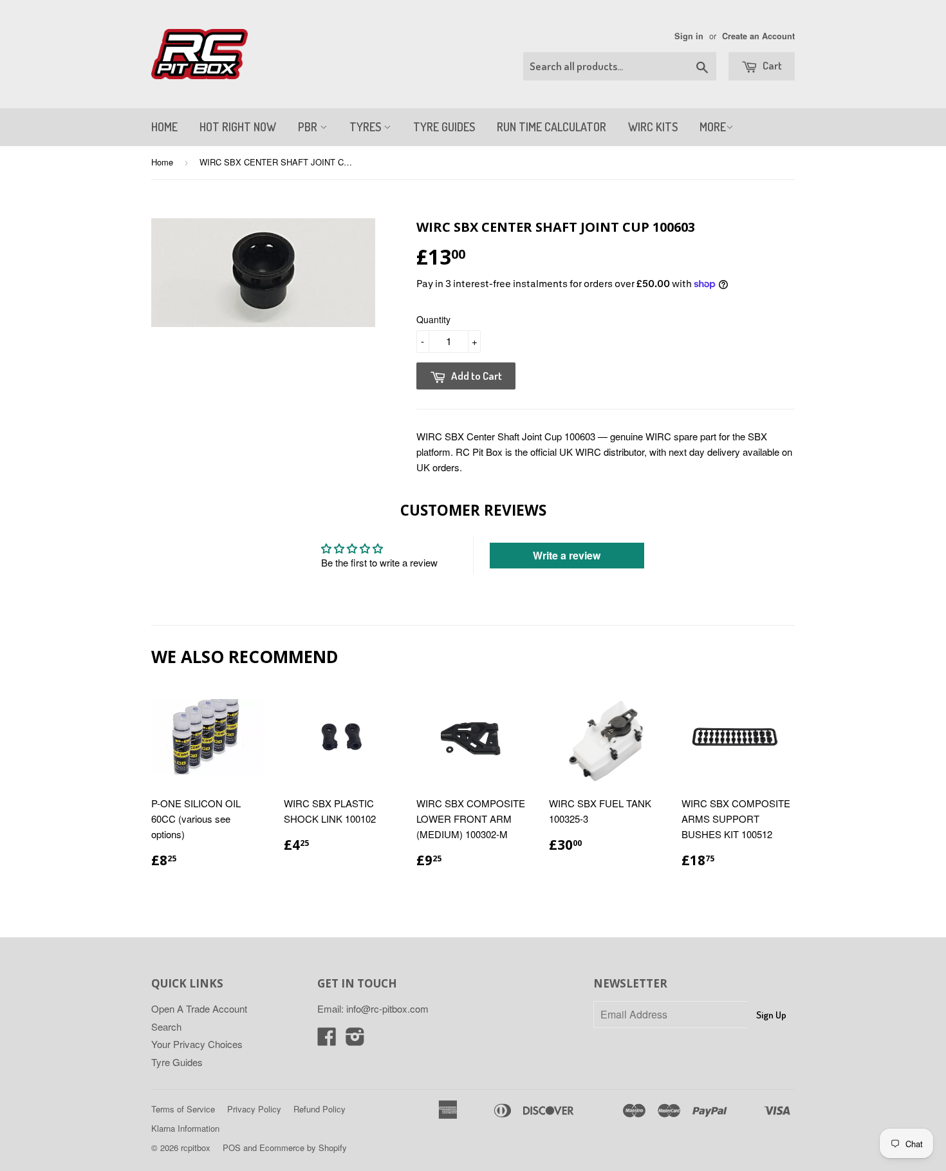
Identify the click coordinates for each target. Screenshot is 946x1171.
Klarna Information (185, 1128)
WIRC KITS (653, 127)
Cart (771, 65)
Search (166, 1026)
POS (232, 1147)
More (713, 127)
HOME (164, 127)
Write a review (566, 555)
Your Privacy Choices (197, 1044)
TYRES (366, 127)
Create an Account (758, 36)
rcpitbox (195, 1147)
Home (162, 162)
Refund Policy (319, 1109)
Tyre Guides (177, 1062)
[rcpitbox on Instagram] (355, 1040)
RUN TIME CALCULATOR (551, 127)
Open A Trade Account (199, 1008)
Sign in (688, 36)
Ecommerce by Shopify (303, 1147)
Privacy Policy (254, 1109)
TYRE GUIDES (444, 127)
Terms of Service (183, 1109)
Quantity (433, 319)
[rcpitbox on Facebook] (327, 1040)
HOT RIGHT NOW (237, 127)
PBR (309, 127)
